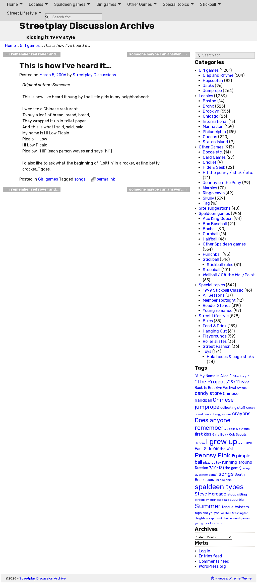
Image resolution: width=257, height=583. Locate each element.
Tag (206, 203)
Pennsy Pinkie (215, 455)
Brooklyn (211, 111)
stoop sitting (237, 494)
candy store (208, 393)
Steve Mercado (210, 493)
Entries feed (210, 556)
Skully (208, 198)
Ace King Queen (218, 218)
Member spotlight (219, 300)
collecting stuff (232, 407)
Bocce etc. (213, 152)
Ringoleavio (214, 193)
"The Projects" (212, 382)
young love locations (208, 523)
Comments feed (214, 561)
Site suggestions (215, 208)
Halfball (210, 239)
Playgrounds (215, 336)
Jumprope (212, 90)
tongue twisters (235, 507)
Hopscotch (213, 80)
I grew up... (224, 441)
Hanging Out (215, 331)
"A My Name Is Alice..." (213, 376)
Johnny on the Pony (222, 182)
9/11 (235, 382)
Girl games (106, 4)
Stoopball (211, 269)
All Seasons (213, 295)
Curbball (210, 233)
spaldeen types (219, 487)
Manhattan (213, 126)
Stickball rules (220, 264)
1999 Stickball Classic (223, 290)
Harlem (200, 443)
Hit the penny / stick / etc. (228, 172)
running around (237, 462)
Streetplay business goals (212, 500)
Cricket (209, 162)
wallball (226, 513)
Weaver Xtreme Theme (234, 578)
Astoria (242, 388)
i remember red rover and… (31, 54)
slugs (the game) (206, 474)
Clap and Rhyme (218, 75)
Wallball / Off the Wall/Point (229, 275)
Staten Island (215, 141)
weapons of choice (219, 518)
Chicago (210, 116)
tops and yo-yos (207, 513)
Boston (209, 101)
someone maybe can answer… (158, 54)
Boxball (210, 228)
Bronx (208, 106)
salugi (246, 468)
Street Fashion (217, 346)
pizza (207, 462)
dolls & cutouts (239, 429)
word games (241, 518)
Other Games (139, 4)
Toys (207, 351)
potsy (216, 462)
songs (80, 179)
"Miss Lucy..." (241, 376)
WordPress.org (212, 566)
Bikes (208, 320)
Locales (36, 4)
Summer (208, 506)
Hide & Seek (214, 167)
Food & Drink (215, 325)
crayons (241, 414)
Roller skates (215, 341)
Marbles (210, 188)
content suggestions (217, 414)
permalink (106, 179)
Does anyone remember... (212, 424)
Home (12, 4)
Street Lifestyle (22, 13)
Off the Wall (223, 449)
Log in (204, 551)
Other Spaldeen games (224, 244)
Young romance (217, 310)
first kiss (203, 434)
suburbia (237, 499)
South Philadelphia (219, 480)
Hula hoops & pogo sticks (230, 356)
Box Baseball (215, 223)
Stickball (208, 4)
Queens (210, 136)
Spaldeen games (69, 4)
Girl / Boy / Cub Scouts (229, 434)
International (215, 121)
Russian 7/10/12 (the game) (218, 468)
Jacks (208, 85)
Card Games (214, 157)
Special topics (176, 4)
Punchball (212, 254)
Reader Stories (216, 305)
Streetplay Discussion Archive (87, 25)
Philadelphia (214, 131)
